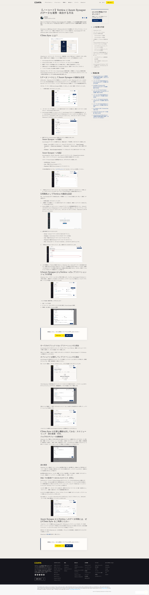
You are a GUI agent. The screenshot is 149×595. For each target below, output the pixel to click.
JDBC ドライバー (57, 567)
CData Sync (66, 565)
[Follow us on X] (84, 17)
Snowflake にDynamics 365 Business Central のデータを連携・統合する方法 (100, 87)
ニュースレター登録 (98, 572)
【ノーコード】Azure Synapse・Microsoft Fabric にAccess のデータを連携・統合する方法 (100, 91)
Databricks (107, 567)
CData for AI (83, 2)
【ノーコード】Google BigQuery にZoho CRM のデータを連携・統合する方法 (100, 96)
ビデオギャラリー (98, 576)
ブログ (96, 569)
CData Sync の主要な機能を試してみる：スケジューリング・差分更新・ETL (100, 54)
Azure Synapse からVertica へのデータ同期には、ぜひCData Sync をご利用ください (100, 66)
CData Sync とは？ (97, 30)
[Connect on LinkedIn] (86, 17)
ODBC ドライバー (57, 565)
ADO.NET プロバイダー (58, 569)
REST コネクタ (56, 574)
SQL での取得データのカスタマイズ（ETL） (101, 61)
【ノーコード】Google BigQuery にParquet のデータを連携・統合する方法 (100, 105)
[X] (37, 575)
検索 (103, 2)
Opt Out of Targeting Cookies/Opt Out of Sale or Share (102, 591)
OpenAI (106, 574)
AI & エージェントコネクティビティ (79, 571)
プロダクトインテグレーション (78, 568)
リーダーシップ (87, 572)
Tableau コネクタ (57, 580)
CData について (88, 565)
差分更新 (96, 59)
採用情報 (86, 576)
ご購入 (100, 2)
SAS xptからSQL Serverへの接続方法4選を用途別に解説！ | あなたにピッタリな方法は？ (101, 77)
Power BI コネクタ (57, 578)
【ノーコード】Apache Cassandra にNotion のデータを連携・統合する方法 (100, 101)
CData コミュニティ (99, 565)
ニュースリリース (88, 567)
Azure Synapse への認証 (100, 37)
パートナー (76, 573)
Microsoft (107, 570)
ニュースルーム (87, 569)
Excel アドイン (56, 576)
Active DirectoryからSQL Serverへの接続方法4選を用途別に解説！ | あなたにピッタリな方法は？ (101, 116)
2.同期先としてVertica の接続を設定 (100, 40)
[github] (42, 575)
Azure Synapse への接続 (100, 35)
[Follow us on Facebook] (82, 17)
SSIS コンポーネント (68, 569)
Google (106, 569)
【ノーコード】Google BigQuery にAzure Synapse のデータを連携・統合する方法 (100, 82)
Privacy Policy (104, 588)
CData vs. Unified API (78, 576)
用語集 (96, 574)
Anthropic (107, 565)
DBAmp (65, 570)
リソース (96, 570)
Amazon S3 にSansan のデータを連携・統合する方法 (100, 112)
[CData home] (39, 2)
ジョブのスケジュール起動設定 (101, 57)
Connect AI (66, 567)
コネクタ (76, 565)
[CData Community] (44, 575)
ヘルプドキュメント (59, 169)
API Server (56, 572)
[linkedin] (35, 575)
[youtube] (39, 575)
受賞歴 (86, 570)
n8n (106, 572)
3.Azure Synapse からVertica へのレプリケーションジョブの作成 (100, 43)
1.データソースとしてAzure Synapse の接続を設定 (99, 33)
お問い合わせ (109, 2)
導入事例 (49, 534)
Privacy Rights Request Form (74, 589)
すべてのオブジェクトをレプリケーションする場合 (101, 46)
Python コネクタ (57, 570)
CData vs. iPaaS (77, 574)
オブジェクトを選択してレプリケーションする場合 (101, 50)
